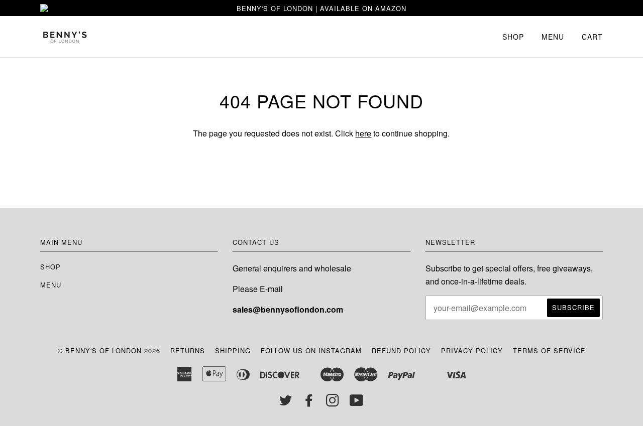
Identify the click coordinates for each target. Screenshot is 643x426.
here (363, 133)
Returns (187, 350)
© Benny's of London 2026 (109, 350)
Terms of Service (549, 350)
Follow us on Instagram (311, 350)
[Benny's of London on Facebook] (309, 402)
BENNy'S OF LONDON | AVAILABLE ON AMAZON (321, 8)
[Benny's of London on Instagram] (333, 402)
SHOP (513, 37)
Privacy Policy (472, 350)
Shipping (233, 350)
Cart (592, 37)
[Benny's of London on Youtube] (357, 402)
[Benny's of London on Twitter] (285, 402)
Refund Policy (401, 350)
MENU (553, 37)
